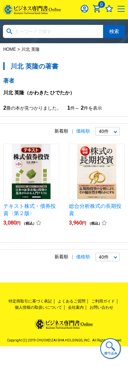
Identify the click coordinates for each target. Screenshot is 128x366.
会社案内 (76, 307)
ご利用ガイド (103, 301)
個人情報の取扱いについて (38, 307)
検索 (114, 31)
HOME (9, 49)
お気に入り (109, 8)
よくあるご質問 (71, 301)
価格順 (83, 131)
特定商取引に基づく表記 (30, 301)
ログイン (84, 8)
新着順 (61, 131)
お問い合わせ (101, 307)
